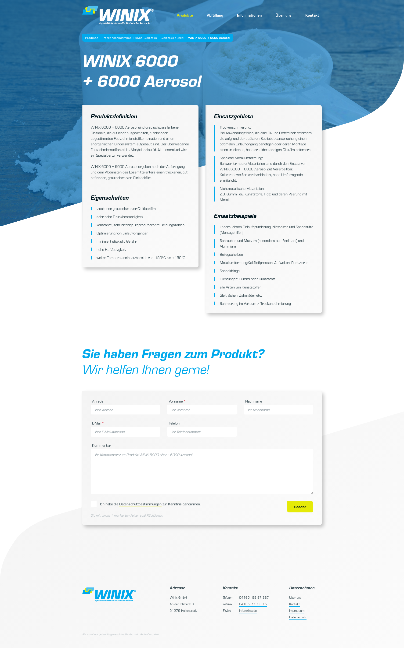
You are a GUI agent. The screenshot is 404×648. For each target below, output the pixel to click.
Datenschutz (298, 617)
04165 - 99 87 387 (254, 597)
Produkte (185, 15)
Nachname (253, 401)
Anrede (97, 401)
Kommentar (101, 445)
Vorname (177, 400)
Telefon (174, 423)
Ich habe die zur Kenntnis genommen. (150, 503)
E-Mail (99, 422)
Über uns (284, 15)
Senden (300, 506)
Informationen (249, 15)
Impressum (296, 610)
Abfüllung (215, 15)
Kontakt (312, 15)
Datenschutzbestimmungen (140, 503)
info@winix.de (248, 610)
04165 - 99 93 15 (253, 604)
